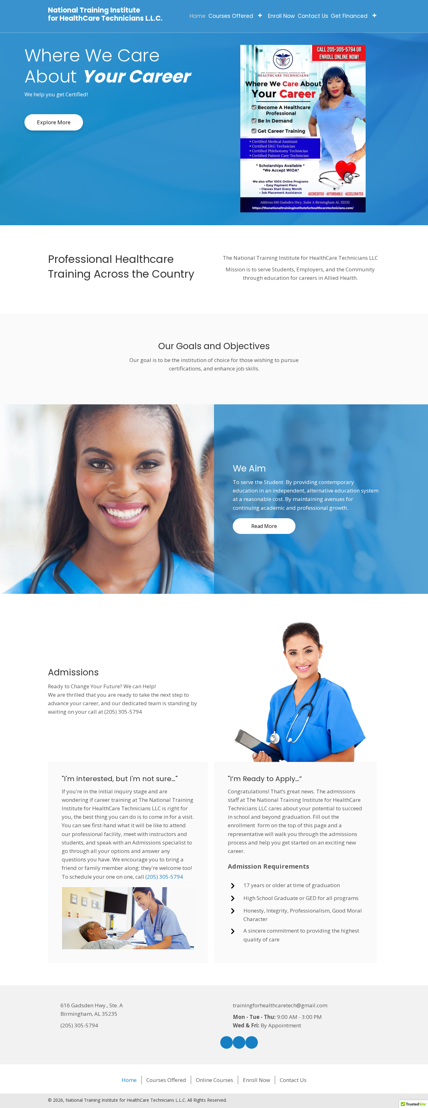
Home (129, 1080)
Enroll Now (256, 1080)
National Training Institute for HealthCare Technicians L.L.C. (105, 14)
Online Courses (214, 1080)
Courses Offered (166, 1080)
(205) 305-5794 (164, 876)
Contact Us (293, 1080)
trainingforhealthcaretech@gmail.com (280, 1005)
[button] (260, 15)
